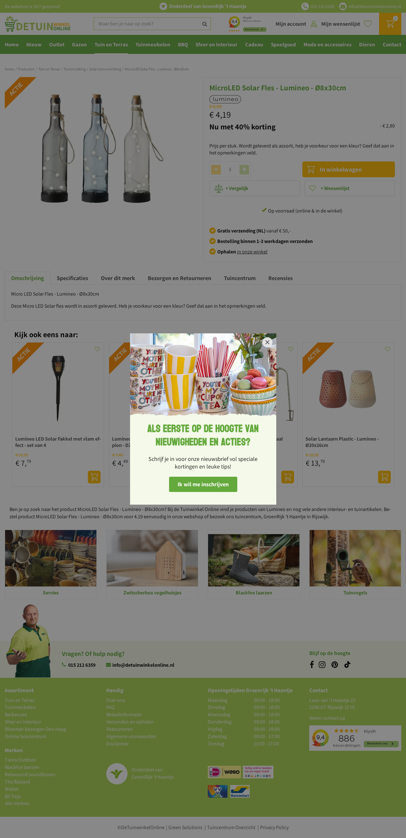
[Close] (267, 342)
